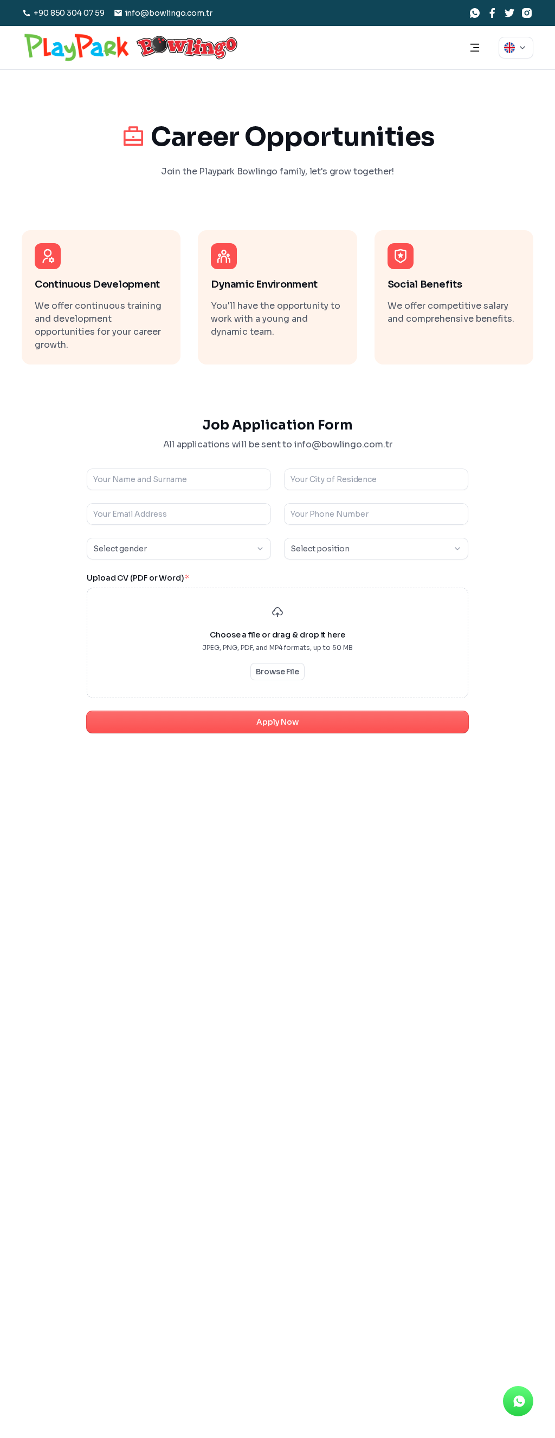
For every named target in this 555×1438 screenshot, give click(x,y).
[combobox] (516, 47)
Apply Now (277, 722)
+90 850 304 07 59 (69, 13)
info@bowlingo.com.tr (168, 13)
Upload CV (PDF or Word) (138, 578)
